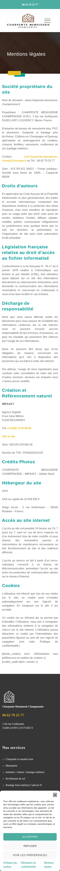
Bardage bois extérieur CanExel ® (24, 785)
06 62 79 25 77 (30, 4)
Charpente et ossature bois (19, 759)
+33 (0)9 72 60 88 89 (19, 428)
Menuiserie (11, 765)
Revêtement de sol (15, 778)
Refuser (30, 846)
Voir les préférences (30, 855)
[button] (55, 794)
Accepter (30, 836)
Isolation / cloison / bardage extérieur (25, 772)
